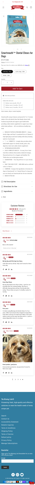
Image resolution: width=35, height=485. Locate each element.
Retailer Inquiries (7, 425)
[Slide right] (21, 49)
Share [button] (4, 197)
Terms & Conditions (8, 428)
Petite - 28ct (6, 75)
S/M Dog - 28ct (7, 71)
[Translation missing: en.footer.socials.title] (13, 476)
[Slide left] (14, 49)
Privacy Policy (6, 440)
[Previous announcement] (3, 2)
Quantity (3, 79)
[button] (3, 7)
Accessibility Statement (9, 422)
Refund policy (6, 437)
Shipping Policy (7, 431)
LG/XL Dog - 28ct (20, 71)
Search (3, 416)
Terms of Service (7, 434)
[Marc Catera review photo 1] (17, 348)
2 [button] (15, 379)
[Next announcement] (32, 2)
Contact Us (5, 419)
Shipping (3, 62)
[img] (7, 237)
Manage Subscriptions (9, 443)
